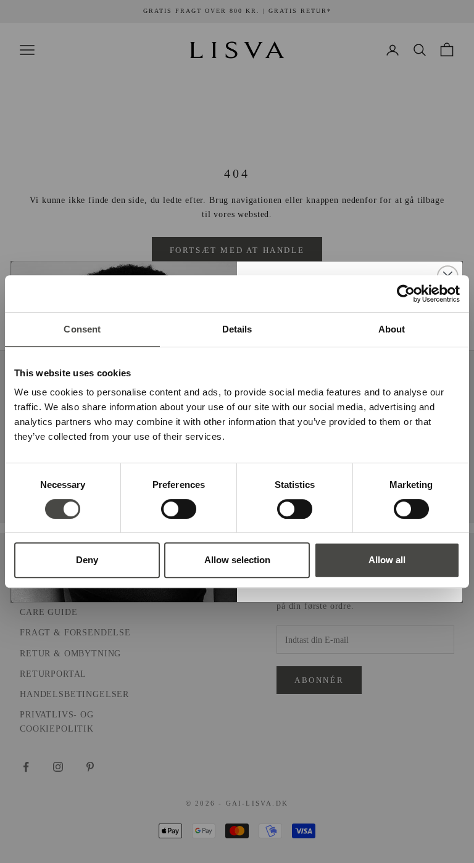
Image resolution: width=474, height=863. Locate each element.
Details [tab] (237, 329)
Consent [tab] (82, 329)
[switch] (178, 509)
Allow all (386, 560)
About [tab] (391, 329)
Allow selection (237, 560)
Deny (87, 560)
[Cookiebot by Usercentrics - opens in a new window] (406, 293)
